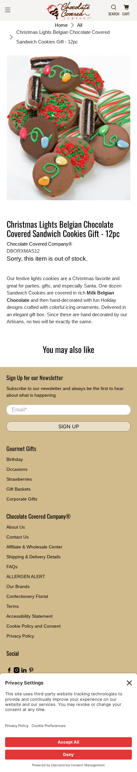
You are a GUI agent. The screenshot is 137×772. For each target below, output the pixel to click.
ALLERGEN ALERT (25, 576)
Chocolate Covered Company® (39, 244)
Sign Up (68, 426)
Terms (12, 606)
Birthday (14, 459)
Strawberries (19, 479)
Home (61, 25)
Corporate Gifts (21, 498)
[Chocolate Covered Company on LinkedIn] (24, 671)
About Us (15, 527)
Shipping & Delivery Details (33, 556)
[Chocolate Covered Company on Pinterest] (31, 671)
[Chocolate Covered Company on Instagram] (16, 671)
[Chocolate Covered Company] (68, 10)
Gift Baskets (18, 489)
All (79, 25)
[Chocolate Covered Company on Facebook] (9, 671)
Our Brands (18, 586)
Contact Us (17, 536)
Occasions (16, 469)
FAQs (12, 566)
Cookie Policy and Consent (33, 626)
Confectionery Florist (27, 596)
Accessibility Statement (29, 616)
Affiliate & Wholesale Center (34, 546)
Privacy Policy (20, 635)
